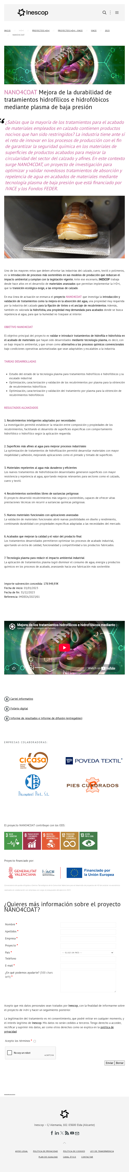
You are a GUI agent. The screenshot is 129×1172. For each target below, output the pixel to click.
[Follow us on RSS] (67, 1133)
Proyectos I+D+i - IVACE (70, 30)
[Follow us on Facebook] (52, 1133)
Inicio (7, 30)
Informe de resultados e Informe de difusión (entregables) (46, 718)
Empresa (11, 938)
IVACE (94, 30)
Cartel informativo (21, 699)
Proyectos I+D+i (41, 30)
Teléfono (10, 958)
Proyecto (11, 945)
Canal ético (69, 1157)
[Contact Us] (77, 1133)
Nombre (11, 924)
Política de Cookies (74, 1151)
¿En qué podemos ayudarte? (29, 975)
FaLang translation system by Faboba (9, 1094)
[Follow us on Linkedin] (57, 1133)
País (8, 952)
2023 (107, 30)
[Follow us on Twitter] (62, 1133)
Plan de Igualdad (48, 1157)
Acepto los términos (18, 1041)
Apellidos (11, 931)
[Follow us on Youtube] (72, 1133)
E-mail (10, 965)
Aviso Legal (21, 1151)
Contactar (87, 1157)
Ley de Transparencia (102, 1151)
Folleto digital (19, 708)
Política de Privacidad (45, 1151)
